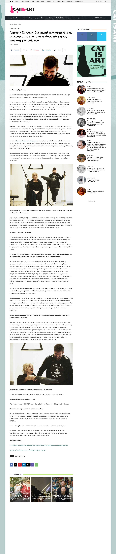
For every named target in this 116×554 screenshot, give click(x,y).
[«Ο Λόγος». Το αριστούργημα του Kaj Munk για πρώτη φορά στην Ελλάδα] (41, 489)
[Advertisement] (73, 9)
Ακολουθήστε (92, 32)
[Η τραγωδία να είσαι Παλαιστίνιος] (81, 180)
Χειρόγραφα (90, 189)
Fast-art (62, 492)
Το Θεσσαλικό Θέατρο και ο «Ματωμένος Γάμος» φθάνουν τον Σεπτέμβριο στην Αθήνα (96, 90)
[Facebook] (97, 1)
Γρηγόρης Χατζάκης (20, 456)
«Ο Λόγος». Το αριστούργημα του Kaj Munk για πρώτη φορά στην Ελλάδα (41, 498)
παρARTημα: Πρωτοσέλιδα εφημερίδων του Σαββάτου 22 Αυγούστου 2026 (96, 112)
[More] (65, 50)
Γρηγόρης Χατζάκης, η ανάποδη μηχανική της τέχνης (27, 450)
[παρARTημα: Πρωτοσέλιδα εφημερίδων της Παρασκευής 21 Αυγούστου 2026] (81, 169)
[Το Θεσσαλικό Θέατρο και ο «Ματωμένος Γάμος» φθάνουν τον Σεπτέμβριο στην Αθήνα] (81, 89)
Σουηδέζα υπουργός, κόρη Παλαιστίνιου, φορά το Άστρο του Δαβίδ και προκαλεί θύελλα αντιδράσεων (96, 134)
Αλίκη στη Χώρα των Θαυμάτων (26, 141)
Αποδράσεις (90, 155)
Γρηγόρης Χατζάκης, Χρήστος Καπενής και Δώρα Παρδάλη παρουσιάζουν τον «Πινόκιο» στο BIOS (62, 497)
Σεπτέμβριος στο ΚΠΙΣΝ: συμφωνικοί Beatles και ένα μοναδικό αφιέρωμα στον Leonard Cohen (95, 123)
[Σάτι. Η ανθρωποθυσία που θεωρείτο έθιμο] (81, 191)
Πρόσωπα (89, 129)
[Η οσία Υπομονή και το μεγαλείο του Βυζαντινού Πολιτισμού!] (81, 100)
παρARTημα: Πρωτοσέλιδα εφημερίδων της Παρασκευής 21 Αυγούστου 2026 (96, 169)
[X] (105, 1)
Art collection (91, 118)
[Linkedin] (101, 1)
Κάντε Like (82, 32)
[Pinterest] (103, 1)
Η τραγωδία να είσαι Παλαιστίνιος (93, 181)
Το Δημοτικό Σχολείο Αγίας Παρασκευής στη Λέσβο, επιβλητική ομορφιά (95, 158)
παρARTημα (90, 108)
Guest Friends (91, 97)
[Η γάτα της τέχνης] (23, 9)
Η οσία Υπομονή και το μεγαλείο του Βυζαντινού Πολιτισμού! (94, 101)
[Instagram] (99, 1)
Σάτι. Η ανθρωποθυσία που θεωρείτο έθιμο (95, 192)
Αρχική (11, 24)
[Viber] (32, 464)
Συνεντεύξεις (17, 24)
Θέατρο (20, 491)
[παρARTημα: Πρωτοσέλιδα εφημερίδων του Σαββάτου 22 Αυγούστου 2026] (81, 111)
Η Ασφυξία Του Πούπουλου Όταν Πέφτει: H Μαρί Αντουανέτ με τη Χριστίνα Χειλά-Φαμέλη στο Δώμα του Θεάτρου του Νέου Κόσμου (20, 497)
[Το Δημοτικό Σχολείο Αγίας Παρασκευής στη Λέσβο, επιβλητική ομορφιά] (81, 158)
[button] (100, 18)
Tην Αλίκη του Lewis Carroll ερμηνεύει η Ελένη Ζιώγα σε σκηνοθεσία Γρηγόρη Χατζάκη (39, 445)
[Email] (28, 464)
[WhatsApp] (36, 464)
